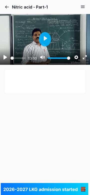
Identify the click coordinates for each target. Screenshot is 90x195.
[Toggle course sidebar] (83, 7)
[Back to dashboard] (7, 7)
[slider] (18, 58)
